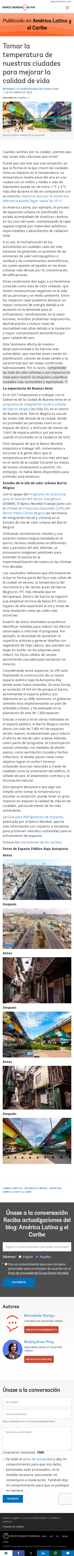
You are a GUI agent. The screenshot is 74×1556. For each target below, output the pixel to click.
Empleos (54, 1518)
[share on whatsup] (55, 1553)
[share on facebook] (18, 1553)
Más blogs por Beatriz (39, 1359)
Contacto (7, 1521)
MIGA (65, 1536)
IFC (57, 1536)
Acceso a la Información (35, 1518)
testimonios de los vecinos (40, 842)
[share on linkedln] (43, 1553)
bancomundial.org (61, 2)
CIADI (6, 1541)
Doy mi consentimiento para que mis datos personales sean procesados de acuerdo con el (39, 1268)
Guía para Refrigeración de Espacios (35, 817)
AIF (51, 1536)
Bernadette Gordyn (17, 88)
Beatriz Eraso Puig (46, 88)
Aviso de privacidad (38, 1459)
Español (22, 97)
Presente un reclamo (13, 1526)
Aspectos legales (11, 1518)
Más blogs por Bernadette (41, 1329)
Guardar (12, 1498)
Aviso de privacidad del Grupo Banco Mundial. (38, 1273)
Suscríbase (19, 1282)
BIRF (44, 1536)
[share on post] (31, 1553)
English (28, 1257)
